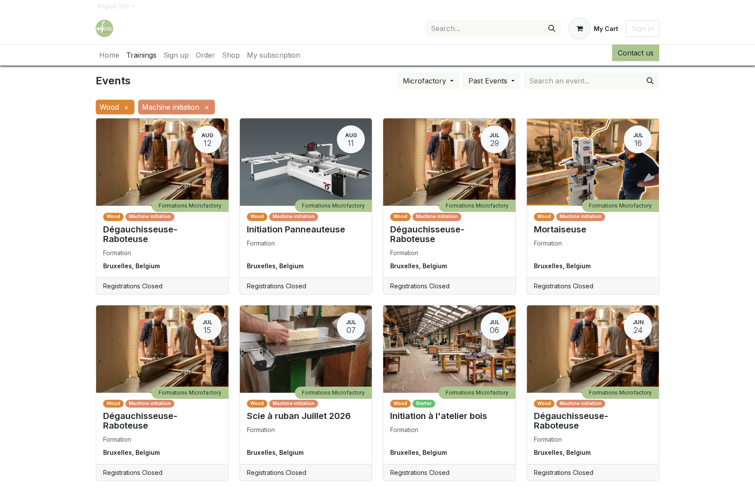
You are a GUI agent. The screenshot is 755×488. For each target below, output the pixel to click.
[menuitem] (109, 55)
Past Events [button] (488, 80)
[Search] (552, 28)
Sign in (642, 28)
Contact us (636, 52)
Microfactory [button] (425, 80)
